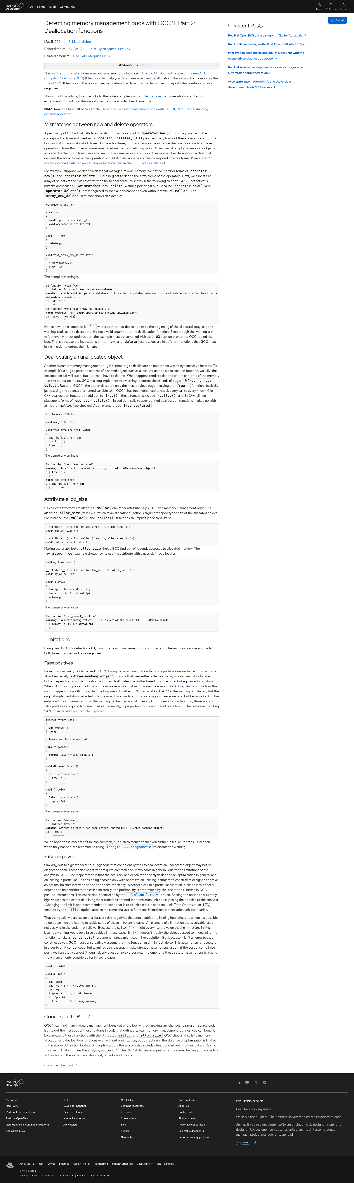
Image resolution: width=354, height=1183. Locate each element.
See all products (15, 1130)
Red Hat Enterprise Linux (91, 56)
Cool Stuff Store (145, 1164)
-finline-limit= (143, 895)
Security (124, 49)
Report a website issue (191, 1124)
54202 (190, 686)
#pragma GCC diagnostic (128, 847)
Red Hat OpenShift (17, 1118)
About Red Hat (27, 1164)
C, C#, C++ (77, 49)
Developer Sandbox (74, 1105)
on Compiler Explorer (88, 711)
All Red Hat (331, 9)
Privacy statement (28, 1175)
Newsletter (127, 1137)
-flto (74, 910)
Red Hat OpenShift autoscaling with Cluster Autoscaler (265, 35)
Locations (64, 1164)
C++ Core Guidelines (147, 163)
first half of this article (66, 73)
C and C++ (150, 73)
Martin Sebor (81, 41)
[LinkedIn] (238, 1084)
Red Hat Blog (101, 1164)
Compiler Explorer (149, 96)
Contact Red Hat (81, 1164)
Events (125, 1130)
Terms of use (48, 1175)
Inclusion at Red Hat (122, 1164)
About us (183, 1105)
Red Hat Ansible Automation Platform (27, 1124)
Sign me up (244, 1142)
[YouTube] (247, 1084)
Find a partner (186, 1118)
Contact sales (186, 1112)
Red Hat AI (12, 1105)
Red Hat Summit (165, 1164)
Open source (107, 49)
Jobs (41, 1164)
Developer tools (72, 1112)
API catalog (70, 1124)
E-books (126, 1112)
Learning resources (132, 1105)
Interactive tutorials (74, 1118)
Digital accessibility (99, 1175)
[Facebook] (265, 1084)
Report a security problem (193, 1137)
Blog (123, 1124)
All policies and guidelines (72, 1175)
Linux (92, 49)
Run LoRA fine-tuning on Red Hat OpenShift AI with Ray (266, 44)
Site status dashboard (191, 1130)
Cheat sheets (128, 1118)
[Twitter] (256, 1084)
